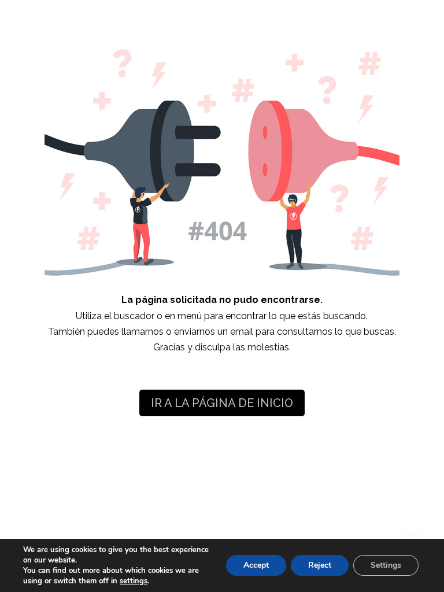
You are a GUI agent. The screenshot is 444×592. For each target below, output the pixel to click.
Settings (386, 565)
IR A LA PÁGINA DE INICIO (222, 403)
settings (133, 581)
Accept (256, 565)
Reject (319, 565)
